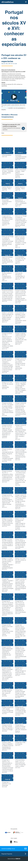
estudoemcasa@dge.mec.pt (8, 848)
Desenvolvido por (14, 858)
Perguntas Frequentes (6, 854)
